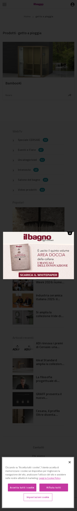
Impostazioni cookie (38, 497)
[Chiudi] (70, 462)
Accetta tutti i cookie (22, 487)
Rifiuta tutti (54, 487)
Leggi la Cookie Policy (50, 478)
